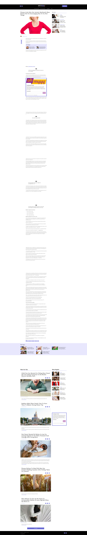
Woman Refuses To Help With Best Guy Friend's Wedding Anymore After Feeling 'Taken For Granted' (35, 470)
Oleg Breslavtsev (22, 522)
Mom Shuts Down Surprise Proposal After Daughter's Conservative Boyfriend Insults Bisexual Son (30, 349)
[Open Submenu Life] (52, 8)
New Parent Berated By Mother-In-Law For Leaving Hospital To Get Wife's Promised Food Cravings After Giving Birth (35, 436)
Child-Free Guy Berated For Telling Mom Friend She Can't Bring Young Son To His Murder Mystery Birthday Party (35, 374)
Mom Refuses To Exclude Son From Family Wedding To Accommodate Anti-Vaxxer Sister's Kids (63, 395)
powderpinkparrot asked (31, 66)
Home (21, 10)
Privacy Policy (21, 532)
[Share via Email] (21, 43)
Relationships (62, 19)
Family (61, 29)
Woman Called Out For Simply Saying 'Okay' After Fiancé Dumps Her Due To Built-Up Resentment (30, 353)
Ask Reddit (48, 8)
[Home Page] (41, 6)
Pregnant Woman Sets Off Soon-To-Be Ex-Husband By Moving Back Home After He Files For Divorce (46, 353)
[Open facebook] (20, 6)
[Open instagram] (22, 6)
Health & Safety (62, 24)
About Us (28, 532)
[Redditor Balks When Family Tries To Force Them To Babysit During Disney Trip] (35, 416)
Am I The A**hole (36, 8)
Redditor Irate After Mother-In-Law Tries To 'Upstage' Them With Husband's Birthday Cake (32, 48)
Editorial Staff (25, 532)
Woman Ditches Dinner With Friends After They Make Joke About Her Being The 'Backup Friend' (42, 48)
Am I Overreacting (42, 8)
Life (51, 8)
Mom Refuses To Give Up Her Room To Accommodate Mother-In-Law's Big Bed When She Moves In (35, 500)
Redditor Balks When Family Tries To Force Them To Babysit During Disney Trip (34, 404)
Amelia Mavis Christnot (25, 36)
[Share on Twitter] (21, 42)
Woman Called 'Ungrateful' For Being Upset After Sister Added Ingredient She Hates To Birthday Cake (46, 349)
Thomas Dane (23, 503)
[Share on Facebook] (21, 40)
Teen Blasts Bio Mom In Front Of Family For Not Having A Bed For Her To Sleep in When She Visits (62, 349)
